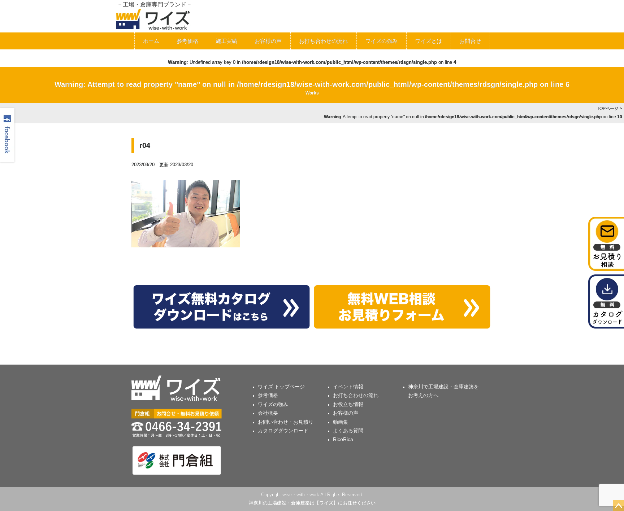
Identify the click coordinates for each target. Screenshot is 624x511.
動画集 (340, 422)
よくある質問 (348, 430)
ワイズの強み (381, 41)
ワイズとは (428, 41)
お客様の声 (268, 41)
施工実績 (226, 41)
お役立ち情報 (348, 404)
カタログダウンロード (283, 430)
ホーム (151, 41)
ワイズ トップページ (281, 386)
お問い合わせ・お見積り (285, 422)
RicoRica (343, 439)
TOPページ (608, 108)
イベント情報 (348, 386)
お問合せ (470, 41)
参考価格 (187, 41)
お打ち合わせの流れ (323, 41)
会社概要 (268, 413)
